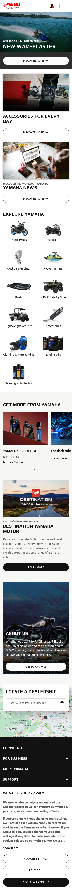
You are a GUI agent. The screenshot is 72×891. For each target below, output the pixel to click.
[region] (36, 839)
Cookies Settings (36, 858)
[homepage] (11, 6)
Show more (10, 848)
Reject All (36, 870)
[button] (65, 6)
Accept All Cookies (36, 882)
